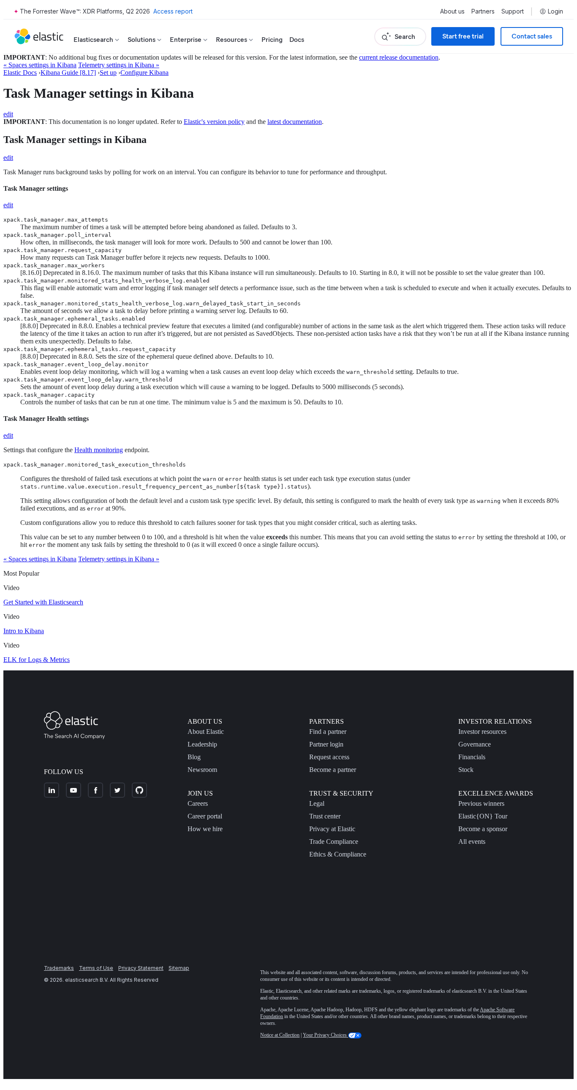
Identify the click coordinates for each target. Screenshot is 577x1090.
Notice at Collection (279, 1035)
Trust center (324, 816)
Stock (466, 769)
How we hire (205, 828)
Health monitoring (98, 449)
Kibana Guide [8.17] (68, 72)
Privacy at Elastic (332, 828)
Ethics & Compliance (337, 854)
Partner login (326, 744)
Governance (474, 744)
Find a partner (327, 731)
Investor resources (482, 731)
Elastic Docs (20, 72)
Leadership (202, 744)
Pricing (272, 40)
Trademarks (59, 968)
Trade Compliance (333, 841)
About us (452, 11)
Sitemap (179, 968)
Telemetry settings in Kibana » (118, 65)
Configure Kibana (144, 72)
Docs (296, 40)
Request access (329, 757)
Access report (173, 11)
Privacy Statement (140, 968)
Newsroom (202, 769)
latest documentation (294, 121)
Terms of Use (96, 968)
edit (8, 114)
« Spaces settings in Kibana (39, 65)
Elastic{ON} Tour (482, 816)
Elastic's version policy (214, 121)
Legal (316, 803)
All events (471, 841)
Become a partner (332, 769)
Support (512, 11)
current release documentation (398, 57)
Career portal (205, 816)
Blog (194, 757)
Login (555, 11)
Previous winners (481, 803)
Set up (108, 72)
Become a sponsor (482, 828)
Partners (483, 11)
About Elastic (206, 731)
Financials (471, 757)
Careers (198, 803)
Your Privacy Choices (325, 1035)
